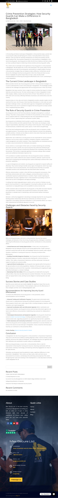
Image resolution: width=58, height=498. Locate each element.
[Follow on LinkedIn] (11, 423)
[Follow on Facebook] (8, 423)
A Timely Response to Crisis (13, 376)
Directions (17, 471)
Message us (16, 479)
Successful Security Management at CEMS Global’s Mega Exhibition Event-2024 (26, 379)
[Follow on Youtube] (14, 423)
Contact (32, 412)
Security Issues (27, 21)
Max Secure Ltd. (11, 21)
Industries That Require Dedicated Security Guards (19, 383)
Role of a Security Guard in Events (23, 330)
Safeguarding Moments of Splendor (15, 381)
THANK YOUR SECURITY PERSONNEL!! (15, 374)
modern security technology (18, 317)
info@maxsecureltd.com (19, 461)
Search (49, 367)
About (32, 409)
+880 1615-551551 (17, 454)
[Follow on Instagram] (17, 423)
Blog (31, 414)
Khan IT (18, 495)
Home (32, 407)
